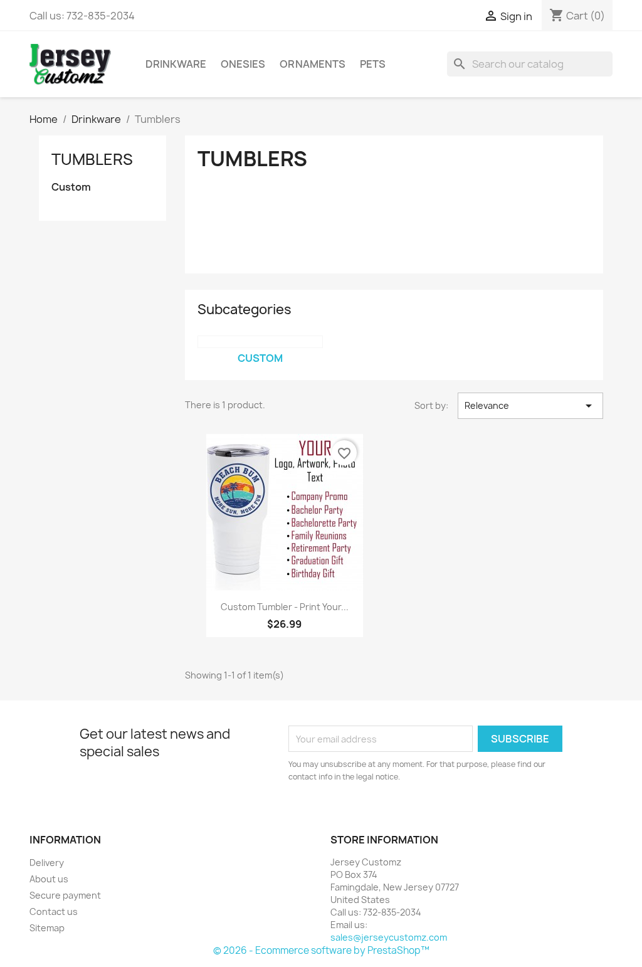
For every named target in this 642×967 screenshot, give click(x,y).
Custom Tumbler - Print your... (285, 607)
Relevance (530, 405)
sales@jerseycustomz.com (388, 937)
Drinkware (175, 64)
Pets (373, 64)
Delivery (46, 863)
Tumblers (92, 159)
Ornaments (312, 64)
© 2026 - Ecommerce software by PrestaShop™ (321, 950)
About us (48, 879)
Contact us (53, 911)
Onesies (243, 64)
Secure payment (65, 895)
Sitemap (47, 928)
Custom (71, 187)
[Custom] (260, 342)
